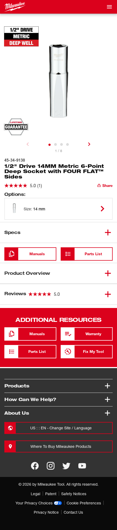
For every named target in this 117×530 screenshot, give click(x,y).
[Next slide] (89, 144)
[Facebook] (34, 465)
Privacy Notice (46, 512)
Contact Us (73, 512)
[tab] (49, 144)
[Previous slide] (27, 144)
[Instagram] (50, 465)
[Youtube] (82, 465)
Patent (50, 493)
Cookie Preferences (84, 503)
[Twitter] (66, 465)
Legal (35, 493)
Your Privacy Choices (34, 503)
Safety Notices (73, 493)
